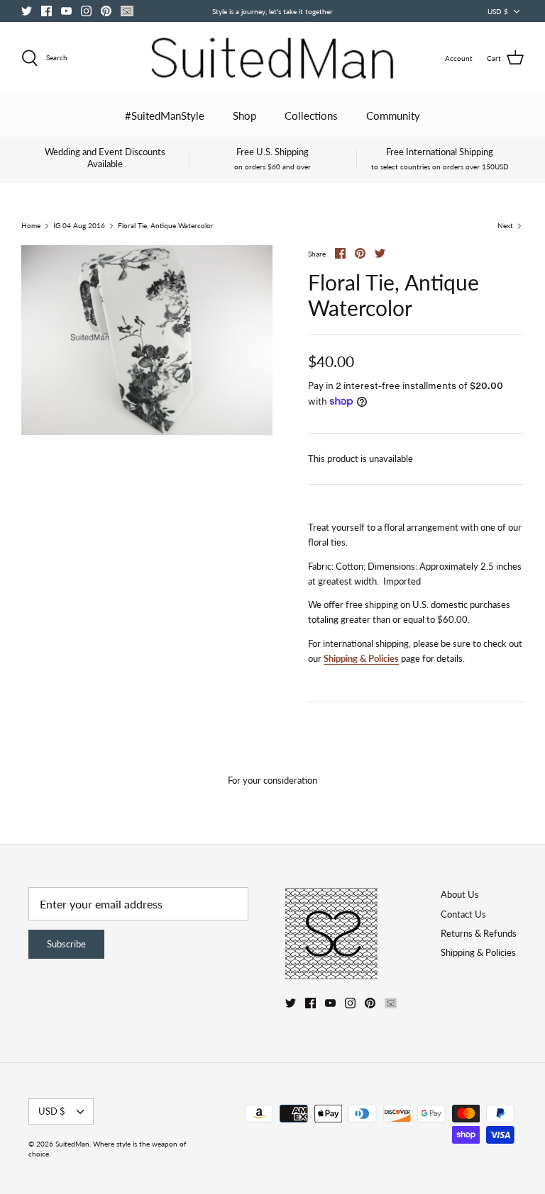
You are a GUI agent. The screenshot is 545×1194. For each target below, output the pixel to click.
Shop (244, 115)
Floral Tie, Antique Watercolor (166, 226)
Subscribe (66, 944)
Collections (311, 115)
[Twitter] (26, 11)
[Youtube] (66, 11)
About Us (460, 894)
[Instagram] (86, 11)
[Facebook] (46, 11)
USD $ (498, 11)
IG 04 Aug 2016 (79, 226)
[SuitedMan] (272, 58)
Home (30, 226)
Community (393, 115)
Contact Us (463, 914)
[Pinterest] (106, 11)
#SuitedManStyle (164, 115)
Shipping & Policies (361, 658)
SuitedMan (72, 1143)
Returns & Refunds (479, 933)
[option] (146, 340)
